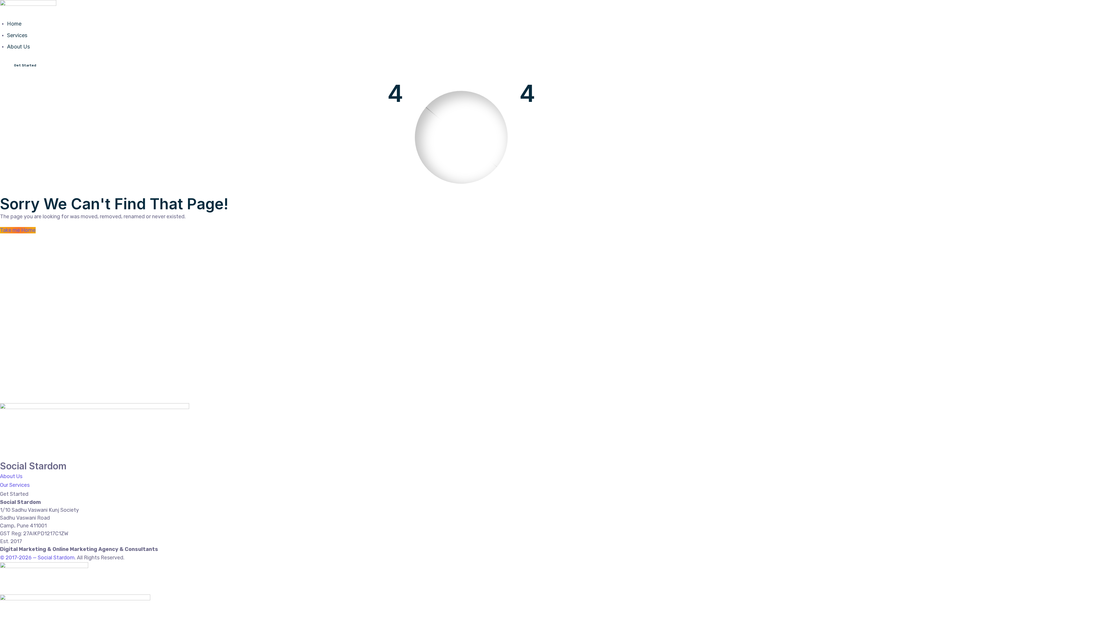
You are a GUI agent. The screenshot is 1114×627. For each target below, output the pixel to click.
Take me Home (18, 230)
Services (17, 35)
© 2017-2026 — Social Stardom (37, 557)
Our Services (15, 485)
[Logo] (28, 4)
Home (14, 24)
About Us (18, 47)
